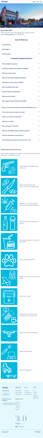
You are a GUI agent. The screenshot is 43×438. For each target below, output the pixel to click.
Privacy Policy (36, 396)
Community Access (19, 394)
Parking (35, 394)
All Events (5, 394)
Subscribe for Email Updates (9, 403)
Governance (18, 402)
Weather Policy (36, 398)
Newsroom (17, 404)
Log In (35, 1)
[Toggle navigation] (41, 1)
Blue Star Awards (19, 390)
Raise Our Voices (19, 392)
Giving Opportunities (28, 394)
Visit (34, 390)
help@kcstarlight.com (10, 34)
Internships (17, 407)
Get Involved (27, 390)
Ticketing (35, 392)
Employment (18, 405)
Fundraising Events (28, 392)
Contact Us (17, 409)
